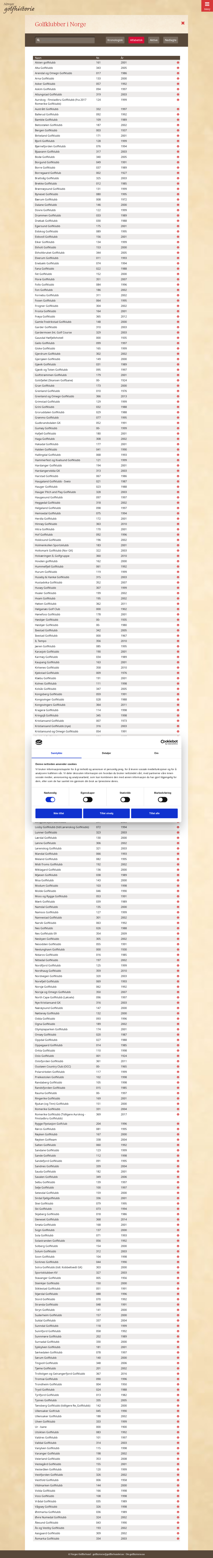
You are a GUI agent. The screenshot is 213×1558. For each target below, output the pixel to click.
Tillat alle (154, 813)
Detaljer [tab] (106, 753)
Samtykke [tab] (56, 753)
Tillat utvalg (106, 813)
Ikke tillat (59, 813)
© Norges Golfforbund (79, 1554)
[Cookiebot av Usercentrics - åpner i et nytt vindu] (163, 742)
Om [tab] (156, 753)
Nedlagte (170, 40)
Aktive (154, 40)
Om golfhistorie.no (135, 1554)
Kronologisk (115, 40)
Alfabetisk (136, 40)
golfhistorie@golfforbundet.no (108, 1554)
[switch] (88, 799)
